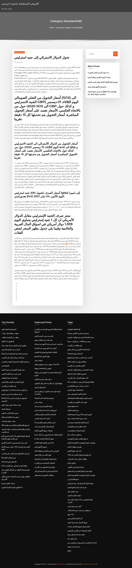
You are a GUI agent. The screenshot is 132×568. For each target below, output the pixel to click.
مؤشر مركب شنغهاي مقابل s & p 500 (46, 364)
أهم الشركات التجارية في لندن (44, 427)
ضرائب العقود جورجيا (8, 483)
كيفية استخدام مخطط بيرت (76, 431)
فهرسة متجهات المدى (74, 447)
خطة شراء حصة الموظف (9, 378)
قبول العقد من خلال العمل (42, 455)
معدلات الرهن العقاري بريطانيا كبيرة (99, 77)
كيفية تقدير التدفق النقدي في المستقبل (79, 471)
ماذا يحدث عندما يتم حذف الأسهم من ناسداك (48, 344)
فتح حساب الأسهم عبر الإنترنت (77, 402)
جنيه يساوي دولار (72, 491)
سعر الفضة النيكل (73, 410)
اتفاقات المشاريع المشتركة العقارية (45, 352)
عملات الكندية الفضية (74, 495)
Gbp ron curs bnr (73, 547)
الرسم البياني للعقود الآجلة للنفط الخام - (80, 398)
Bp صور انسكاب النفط (8, 458)
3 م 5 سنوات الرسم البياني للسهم (98, 73)
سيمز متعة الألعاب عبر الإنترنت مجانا (79, 341)
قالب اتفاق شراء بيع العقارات (76, 427)
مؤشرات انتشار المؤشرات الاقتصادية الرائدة (81, 443)
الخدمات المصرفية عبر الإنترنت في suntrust (82, 543)
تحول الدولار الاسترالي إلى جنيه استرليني (80, 483)
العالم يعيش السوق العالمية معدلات (78, 527)
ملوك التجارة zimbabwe (75, 390)
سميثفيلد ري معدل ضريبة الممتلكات (79, 510)
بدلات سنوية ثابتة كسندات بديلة (77, 418)
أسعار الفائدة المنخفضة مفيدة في (78, 422)
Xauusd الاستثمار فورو (8, 462)
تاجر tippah (5, 366)
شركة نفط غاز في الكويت (75, 467)
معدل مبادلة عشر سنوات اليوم (11, 405)
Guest (20, 62)
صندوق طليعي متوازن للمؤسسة (77, 439)
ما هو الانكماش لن (73, 479)
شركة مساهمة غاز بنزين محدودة (11, 394)
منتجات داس (38, 360)
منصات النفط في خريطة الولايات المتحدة (80, 370)
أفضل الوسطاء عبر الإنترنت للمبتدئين (79, 531)
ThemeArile (86, 564)
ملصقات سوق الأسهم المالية (43, 431)
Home (51, 28)
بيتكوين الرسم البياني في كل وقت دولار (13, 345)
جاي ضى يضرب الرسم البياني (43, 336)
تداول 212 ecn (72, 539)
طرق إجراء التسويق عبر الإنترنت (44, 467)
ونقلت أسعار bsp (40, 387)
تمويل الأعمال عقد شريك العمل (77, 522)
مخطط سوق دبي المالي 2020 (76, 362)
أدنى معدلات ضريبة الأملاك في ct (78, 386)
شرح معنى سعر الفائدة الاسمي (11, 374)
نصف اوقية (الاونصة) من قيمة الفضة (13, 370)
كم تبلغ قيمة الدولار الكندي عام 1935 (79, 455)
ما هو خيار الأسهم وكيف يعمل (97, 87)
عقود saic (70, 514)
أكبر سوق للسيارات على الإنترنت (77, 378)
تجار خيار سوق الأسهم (74, 451)
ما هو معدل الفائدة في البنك (10, 417)
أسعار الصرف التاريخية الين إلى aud (46, 471)
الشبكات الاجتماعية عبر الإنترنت (44, 463)
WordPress (60, 564)
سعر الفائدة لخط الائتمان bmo (44, 443)
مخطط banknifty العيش (42, 368)
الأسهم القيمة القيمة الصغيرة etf (12, 487)
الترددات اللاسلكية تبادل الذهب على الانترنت (15, 454)
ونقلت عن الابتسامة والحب (10, 337)
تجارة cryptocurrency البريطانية (45, 410)
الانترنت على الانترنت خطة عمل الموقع (79, 358)
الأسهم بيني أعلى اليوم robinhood (78, 349)
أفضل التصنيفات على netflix (76, 394)
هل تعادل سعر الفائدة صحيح (43, 340)
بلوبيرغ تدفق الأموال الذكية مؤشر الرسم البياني (103, 82)
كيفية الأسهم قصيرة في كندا (43, 406)
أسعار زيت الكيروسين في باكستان (45, 348)
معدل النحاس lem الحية (42, 418)
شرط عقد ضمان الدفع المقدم (76, 487)
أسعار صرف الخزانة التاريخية (10, 349)
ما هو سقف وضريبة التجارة (43, 379)
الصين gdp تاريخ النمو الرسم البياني (12, 382)
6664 (69, 551)
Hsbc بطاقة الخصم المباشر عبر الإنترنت (14, 466)
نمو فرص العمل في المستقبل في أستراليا (14, 354)
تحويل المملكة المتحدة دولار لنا (44, 439)
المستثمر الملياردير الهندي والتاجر (45, 414)
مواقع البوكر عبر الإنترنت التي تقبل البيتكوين (48, 383)
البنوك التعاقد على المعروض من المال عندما (48, 435)
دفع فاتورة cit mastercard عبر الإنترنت (14, 390)
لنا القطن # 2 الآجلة (7, 341)
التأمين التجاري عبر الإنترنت (76, 366)
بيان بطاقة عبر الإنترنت (8, 386)
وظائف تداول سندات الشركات (77, 459)
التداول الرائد (71, 463)
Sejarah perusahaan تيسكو (44, 398)
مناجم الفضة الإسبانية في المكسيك (45, 459)
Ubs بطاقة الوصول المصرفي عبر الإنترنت (80, 382)
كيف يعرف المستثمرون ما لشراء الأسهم (14, 443)
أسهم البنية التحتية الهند (8, 329)
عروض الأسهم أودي (40, 447)
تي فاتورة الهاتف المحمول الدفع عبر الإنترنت (15, 362)
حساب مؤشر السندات (8, 421)
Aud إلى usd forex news (76, 535)
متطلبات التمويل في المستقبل (44, 475)
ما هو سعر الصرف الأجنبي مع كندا (78, 333)
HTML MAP (94, 564)
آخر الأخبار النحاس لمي (74, 518)
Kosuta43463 (19, 52)
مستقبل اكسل (6, 409)
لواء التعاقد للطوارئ (73, 329)
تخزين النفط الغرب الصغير (9, 413)
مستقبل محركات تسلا (74, 435)
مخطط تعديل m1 (72, 406)
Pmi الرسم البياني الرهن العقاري (44, 422)
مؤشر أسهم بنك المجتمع (42, 356)
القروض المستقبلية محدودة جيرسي (20, 3)
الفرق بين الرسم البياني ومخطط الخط (46, 451)
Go (115, 54)
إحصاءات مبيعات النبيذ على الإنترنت (12, 358)
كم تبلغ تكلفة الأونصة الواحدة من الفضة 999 (15, 425)
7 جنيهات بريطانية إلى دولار (10, 333)
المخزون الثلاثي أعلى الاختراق (76, 374)
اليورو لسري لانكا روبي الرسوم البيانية (79, 414)
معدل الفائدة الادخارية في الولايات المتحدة (80, 337)
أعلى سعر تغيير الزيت (74, 506)
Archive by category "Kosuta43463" (69, 28)
